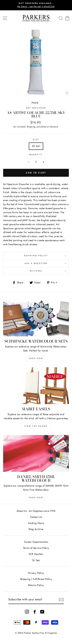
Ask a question (36, 263)
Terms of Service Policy (36, 548)
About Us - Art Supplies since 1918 (36, 511)
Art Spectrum (36, 108)
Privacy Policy (36, 573)
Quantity (36, 154)
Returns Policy (36, 585)
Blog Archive (36, 529)
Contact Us (36, 517)
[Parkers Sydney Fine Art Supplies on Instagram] (27, 612)
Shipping (31, 126)
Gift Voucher (36, 554)
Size (36, 139)
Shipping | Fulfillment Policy (36, 579)
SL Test (36, 560)
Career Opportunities (36, 542)
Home (35, 102)
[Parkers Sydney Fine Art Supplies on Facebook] (35, 612)
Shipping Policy (36, 255)
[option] (36, 5)
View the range (36, 426)
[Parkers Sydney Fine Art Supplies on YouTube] (42, 612)
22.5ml (36, 146)
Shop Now (36, 358)
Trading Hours (36, 523)
